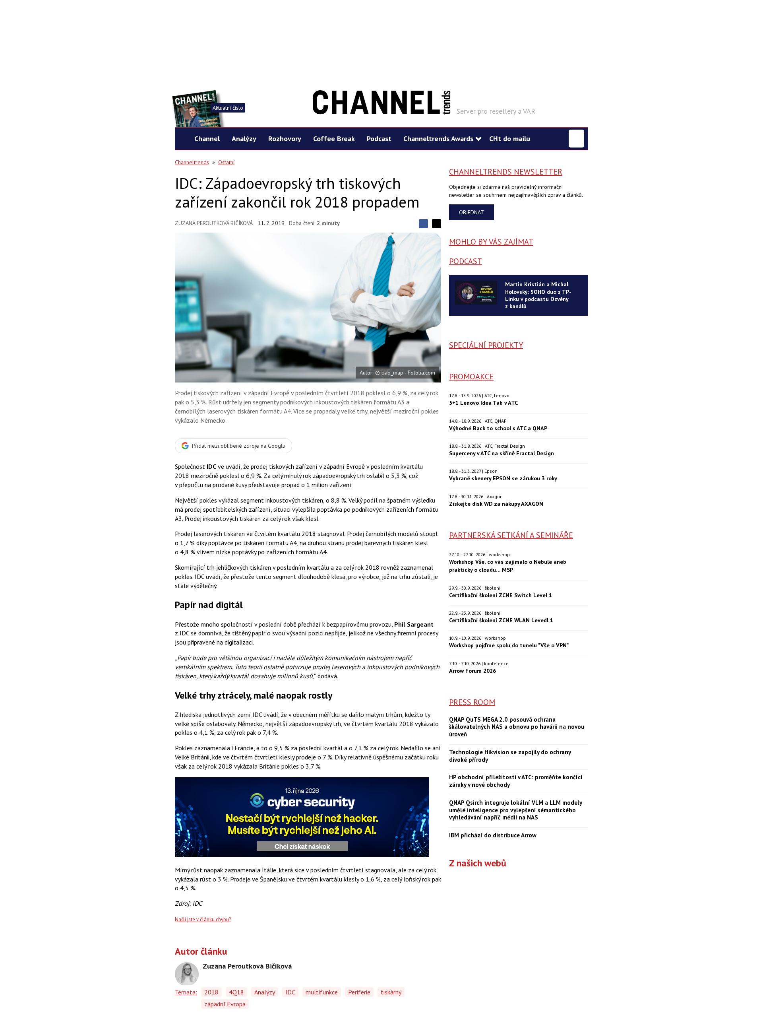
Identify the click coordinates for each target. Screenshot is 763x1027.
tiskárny (391, 992)
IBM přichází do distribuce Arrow (492, 835)
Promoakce (471, 376)
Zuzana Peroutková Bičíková (214, 223)
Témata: (186, 992)
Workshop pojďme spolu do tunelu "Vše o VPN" (509, 645)
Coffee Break (334, 138)
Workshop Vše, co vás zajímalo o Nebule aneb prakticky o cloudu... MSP (507, 565)
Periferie (359, 992)
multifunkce (322, 992)
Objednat (471, 212)
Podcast (379, 138)
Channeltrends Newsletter (505, 172)
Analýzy (244, 138)
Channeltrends (192, 162)
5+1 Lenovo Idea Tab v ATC (483, 402)
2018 (211, 992)
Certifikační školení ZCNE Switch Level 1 (500, 595)
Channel (207, 138)
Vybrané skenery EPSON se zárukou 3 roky (503, 478)
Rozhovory (284, 138)
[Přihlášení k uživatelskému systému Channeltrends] (576, 139)
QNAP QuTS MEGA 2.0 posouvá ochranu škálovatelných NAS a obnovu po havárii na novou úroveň (516, 727)
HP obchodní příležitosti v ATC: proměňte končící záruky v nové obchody (516, 781)
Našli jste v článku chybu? (203, 919)
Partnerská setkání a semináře (511, 535)
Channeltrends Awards (438, 138)
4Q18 (236, 992)
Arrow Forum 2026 (472, 670)
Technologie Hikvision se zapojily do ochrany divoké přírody (510, 756)
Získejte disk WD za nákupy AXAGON (496, 503)
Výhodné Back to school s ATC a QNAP (498, 428)
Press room (472, 702)
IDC (290, 992)
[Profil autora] (187, 974)
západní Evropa (225, 1004)
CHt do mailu (509, 138)
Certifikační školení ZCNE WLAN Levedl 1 (501, 620)
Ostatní (226, 162)
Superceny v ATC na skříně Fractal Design (501, 453)
